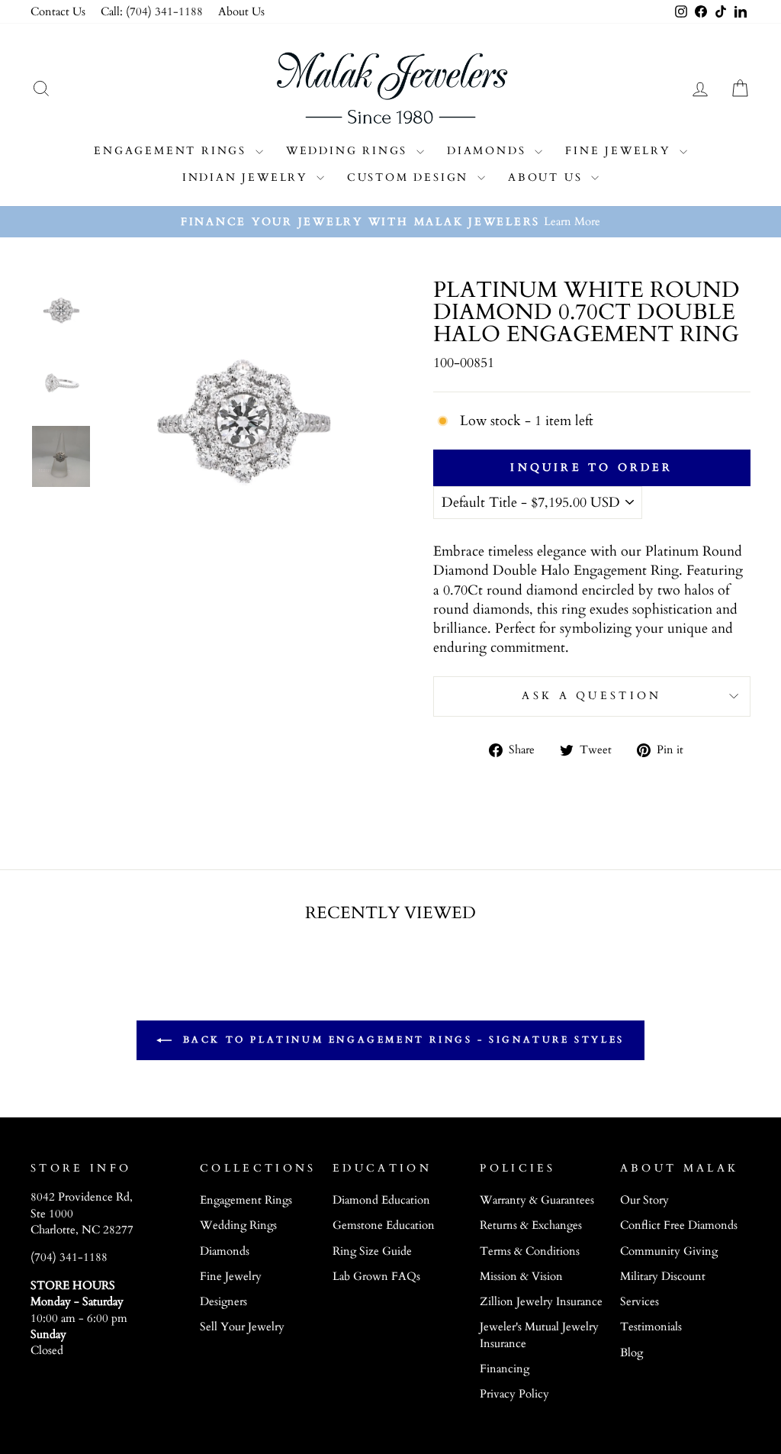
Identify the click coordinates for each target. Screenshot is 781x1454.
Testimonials (651, 1327)
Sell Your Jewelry (242, 1327)
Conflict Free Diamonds (679, 1225)
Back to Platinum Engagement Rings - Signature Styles (401, 1039)
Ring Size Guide (372, 1251)
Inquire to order (591, 467)
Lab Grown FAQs (376, 1277)
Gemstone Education (384, 1225)
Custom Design (410, 177)
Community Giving (669, 1251)
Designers (223, 1302)
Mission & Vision (521, 1277)
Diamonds (489, 150)
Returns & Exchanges (531, 1225)
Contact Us (58, 12)
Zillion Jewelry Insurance (541, 1302)
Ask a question (591, 695)
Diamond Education (381, 1200)
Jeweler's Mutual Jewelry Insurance (539, 1335)
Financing (504, 1369)
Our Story (644, 1200)
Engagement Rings (173, 150)
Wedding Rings (349, 150)
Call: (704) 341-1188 (152, 12)
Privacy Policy (514, 1394)
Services (639, 1302)
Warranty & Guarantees (537, 1200)
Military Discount (662, 1277)
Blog (631, 1353)
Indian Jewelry (247, 177)
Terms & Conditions (530, 1251)
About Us (241, 12)
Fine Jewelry (620, 150)
